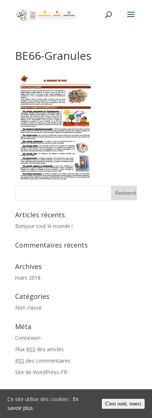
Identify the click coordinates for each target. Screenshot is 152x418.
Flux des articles (39, 349)
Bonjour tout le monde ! (44, 225)
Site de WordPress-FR (41, 372)
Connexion (28, 337)
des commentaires (42, 360)
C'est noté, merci (123, 404)
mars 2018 (28, 277)
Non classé (28, 307)
